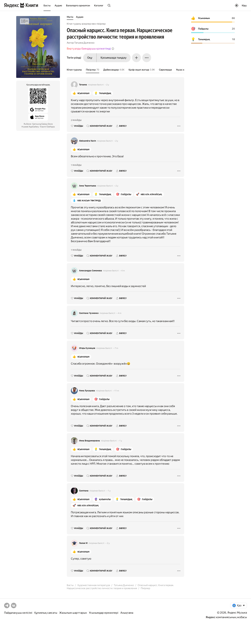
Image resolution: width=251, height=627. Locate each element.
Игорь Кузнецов (87, 348)
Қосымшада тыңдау (114, 57)
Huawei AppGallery (30, 127)
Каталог (98, 5)
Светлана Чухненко (89, 313)
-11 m (116, 390)
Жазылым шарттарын (73, 612)
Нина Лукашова (87, 390)
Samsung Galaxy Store (42, 124)
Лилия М (83, 543)
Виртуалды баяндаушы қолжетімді (89, 48)
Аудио (58, 5)
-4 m (123, 270)
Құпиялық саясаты (45, 612)
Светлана (83, 491)
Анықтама (126, 612)
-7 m (116, 348)
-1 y (120, 441)
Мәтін (70, 17)
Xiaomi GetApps (47, 127)
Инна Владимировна (89, 441)
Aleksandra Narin (87, 141)
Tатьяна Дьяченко (84, 42)
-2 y (107, 84)
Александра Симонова (90, 270)
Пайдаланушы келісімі (18, 612)
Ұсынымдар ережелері (103, 612)
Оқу (89, 57)
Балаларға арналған (78, 5)
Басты (47, 5)
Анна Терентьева (87, 186)
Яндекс (210, 617)
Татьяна (83, 84)
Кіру (244, 5)
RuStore (27, 124)
